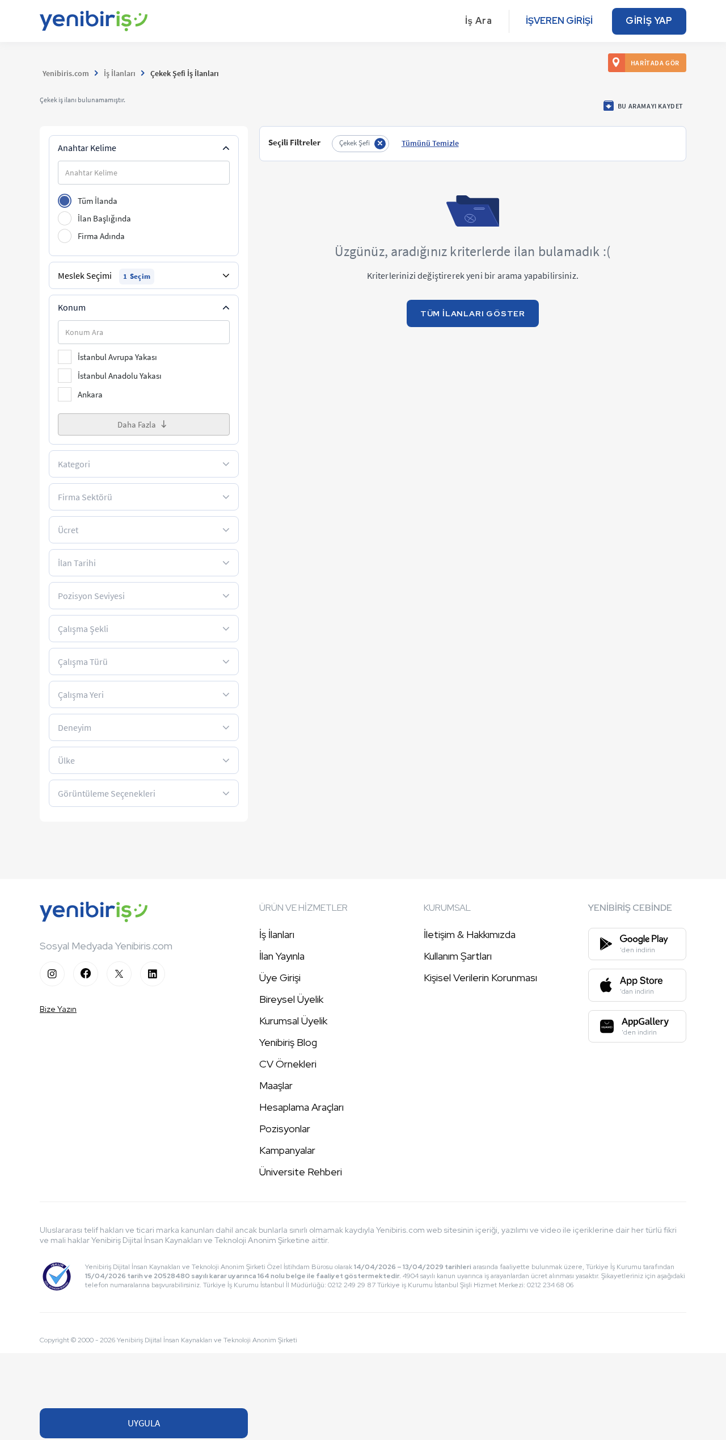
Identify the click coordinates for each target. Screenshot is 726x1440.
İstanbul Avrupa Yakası (117, 356)
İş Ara (478, 21)
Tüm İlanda (97, 200)
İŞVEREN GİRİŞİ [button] (559, 21)
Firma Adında (101, 236)
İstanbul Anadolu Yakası (120, 375)
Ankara (90, 394)
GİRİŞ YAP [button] (649, 21)
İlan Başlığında (104, 218)
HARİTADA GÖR (655, 62)
